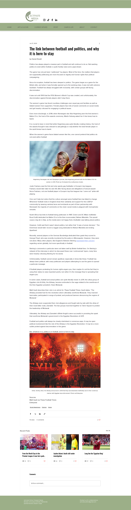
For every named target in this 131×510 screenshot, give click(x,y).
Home (50, 407)
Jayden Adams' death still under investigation (64, 454)
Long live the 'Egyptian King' (94, 453)
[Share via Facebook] (30, 414)
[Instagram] (44, 19)
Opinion (44, 407)
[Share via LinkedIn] (40, 414)
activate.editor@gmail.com (88, 502)
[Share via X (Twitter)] (35, 414)
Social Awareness (35, 407)
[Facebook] (52, 19)
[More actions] (99, 43)
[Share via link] (44, 414)
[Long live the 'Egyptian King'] (96, 442)
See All (108, 430)
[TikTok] (48, 19)
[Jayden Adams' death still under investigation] (65, 442)
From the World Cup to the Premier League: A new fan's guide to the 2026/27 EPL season (33, 454)
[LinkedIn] (56, 19)
